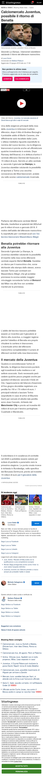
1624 (18, 710)
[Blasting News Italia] (13, 2)
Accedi (39, 2)
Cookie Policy (18, 761)
